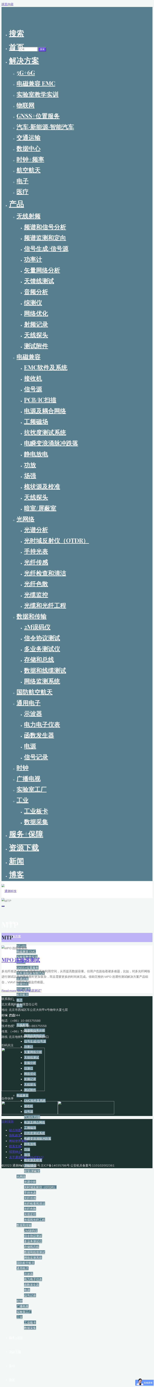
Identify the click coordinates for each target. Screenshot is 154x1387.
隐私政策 (15, 1135)
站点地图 (15, 1130)
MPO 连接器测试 (21, 959)
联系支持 (15, 1146)
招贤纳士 (15, 1152)
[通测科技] (9, 891)
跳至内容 (8, 4)
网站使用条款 (18, 1141)
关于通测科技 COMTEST (25, 1157)
